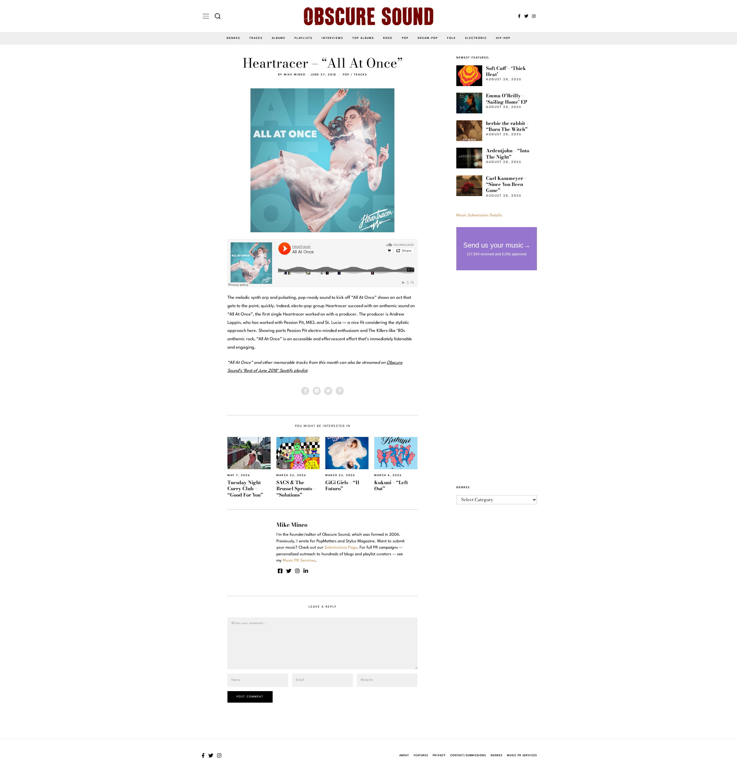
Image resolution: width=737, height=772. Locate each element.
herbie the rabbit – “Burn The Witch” (507, 126)
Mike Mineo (294, 74)
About (404, 755)
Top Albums (363, 38)
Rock (388, 38)
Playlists (303, 38)
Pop (405, 38)
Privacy (439, 755)
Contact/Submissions (468, 755)
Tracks (256, 38)
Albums (278, 38)
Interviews (332, 38)
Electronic (476, 38)
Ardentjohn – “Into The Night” (507, 153)
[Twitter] (526, 16)
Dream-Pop (428, 38)
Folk (451, 38)
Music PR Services (522, 755)
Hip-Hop (503, 38)
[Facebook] (519, 16)
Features (421, 755)
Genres (233, 38)
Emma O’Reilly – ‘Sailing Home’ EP (506, 98)
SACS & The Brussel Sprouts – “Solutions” (296, 489)
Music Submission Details (479, 215)
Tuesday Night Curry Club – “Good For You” (245, 489)
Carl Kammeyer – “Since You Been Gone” (506, 184)
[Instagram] (534, 16)
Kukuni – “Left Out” (391, 485)
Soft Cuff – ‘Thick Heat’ (506, 71)
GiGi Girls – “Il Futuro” (342, 485)
